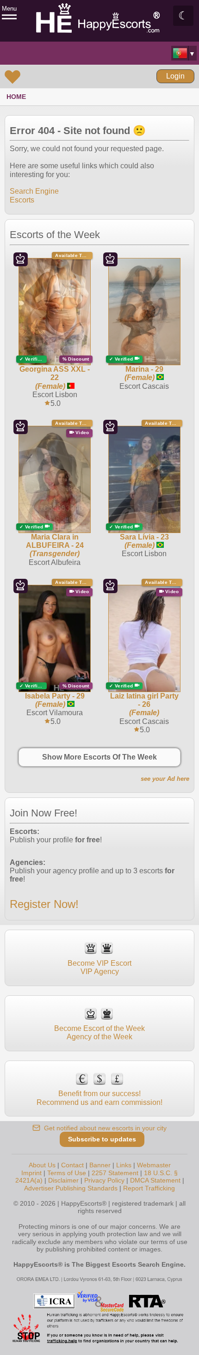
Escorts (22, 200)
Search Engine (34, 191)
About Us (42, 1165)
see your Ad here (165, 778)
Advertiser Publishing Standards (71, 1188)
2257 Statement (115, 1173)
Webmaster (154, 1165)
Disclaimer (63, 1180)
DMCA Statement (155, 1180)
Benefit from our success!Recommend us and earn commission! (99, 1098)
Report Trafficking (149, 1188)
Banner (100, 1165)
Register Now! (44, 904)
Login (175, 76)
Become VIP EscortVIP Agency (99, 967)
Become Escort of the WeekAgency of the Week (99, 1032)
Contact (72, 1165)
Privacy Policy (104, 1180)
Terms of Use (66, 1173)
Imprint (31, 1173)
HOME (16, 96)
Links (123, 1165)
